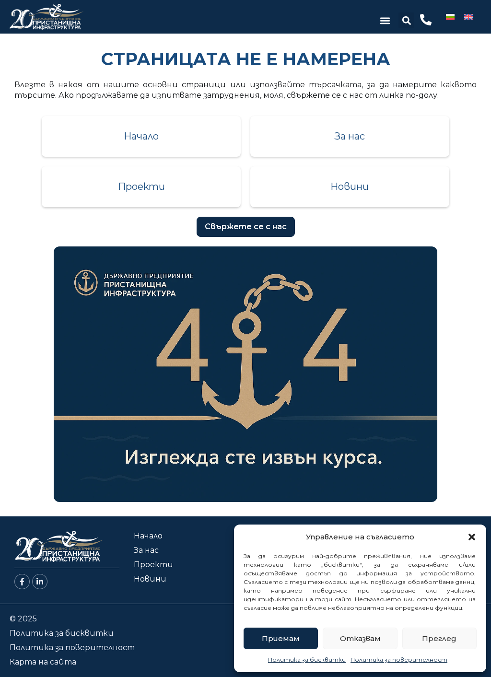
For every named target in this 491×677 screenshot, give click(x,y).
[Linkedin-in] (39, 581)
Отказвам (360, 638)
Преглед (439, 638)
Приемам (281, 638)
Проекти (141, 186)
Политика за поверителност (399, 659)
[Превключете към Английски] (468, 16)
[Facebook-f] (22, 581)
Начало (141, 136)
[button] (472, 537)
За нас (349, 136)
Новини (349, 186)
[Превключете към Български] (450, 16)
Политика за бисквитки (307, 659)
